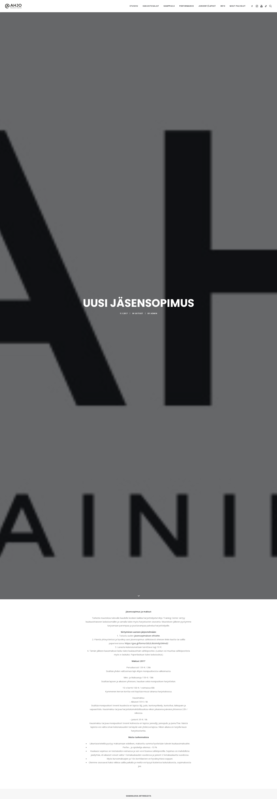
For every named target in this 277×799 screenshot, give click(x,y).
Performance (186, 6)
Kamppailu (169, 6)
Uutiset (139, 313)
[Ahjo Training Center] (13, 6)
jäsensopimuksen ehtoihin (147, 635)
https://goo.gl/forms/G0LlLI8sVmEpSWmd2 (146, 643)
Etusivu (134, 6)
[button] (252, 6)
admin (154, 313)
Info (222, 6)
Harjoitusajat (151, 6)
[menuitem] (134, 6)
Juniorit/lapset (207, 6)
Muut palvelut (238, 6)
